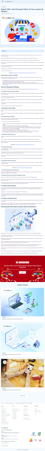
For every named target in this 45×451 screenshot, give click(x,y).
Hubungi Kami (26, 413)
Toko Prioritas (14, 418)
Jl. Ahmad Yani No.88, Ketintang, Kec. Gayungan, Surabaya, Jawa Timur (10, 439)
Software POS (3, 410)
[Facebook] (3, 445)
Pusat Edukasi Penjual (10, 83)
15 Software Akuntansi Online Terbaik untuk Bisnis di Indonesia (12, 318)
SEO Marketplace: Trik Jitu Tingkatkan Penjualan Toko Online (24, 144)
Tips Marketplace (3, 6)
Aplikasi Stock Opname (4, 422)
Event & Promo (26, 410)
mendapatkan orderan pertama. (33, 89)
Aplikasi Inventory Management (5, 415)
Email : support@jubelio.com (5, 443)
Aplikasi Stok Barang (4, 416)
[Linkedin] (5, 445)
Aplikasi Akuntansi (3, 419)
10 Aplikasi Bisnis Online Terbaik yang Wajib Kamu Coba (11, 389)
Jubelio (31, 238)
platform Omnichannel (32, 182)
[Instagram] (1, 445)
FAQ (35, 414)
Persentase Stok (14, 411)
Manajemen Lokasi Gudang (16, 410)
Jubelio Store (33, 247)
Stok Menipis (14, 413)
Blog (35, 413)
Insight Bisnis (4, 317)
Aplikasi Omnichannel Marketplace (4, 412)
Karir (24, 411)
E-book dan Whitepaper (38, 411)
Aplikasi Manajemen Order (4, 423)
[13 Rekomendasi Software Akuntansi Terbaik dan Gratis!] (22, 337)
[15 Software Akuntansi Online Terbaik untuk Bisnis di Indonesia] (22, 302)
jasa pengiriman (36, 131)
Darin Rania (3, 13)
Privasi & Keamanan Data (27, 419)
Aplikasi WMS (3, 418)
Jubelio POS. (40, 250)
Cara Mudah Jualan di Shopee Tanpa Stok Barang (24, 167)
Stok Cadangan (14, 417)
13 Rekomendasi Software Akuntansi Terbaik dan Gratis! (11, 354)
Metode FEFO (14, 414)
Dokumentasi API (37, 410)
